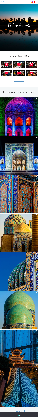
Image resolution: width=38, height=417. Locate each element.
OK (19, 415)
